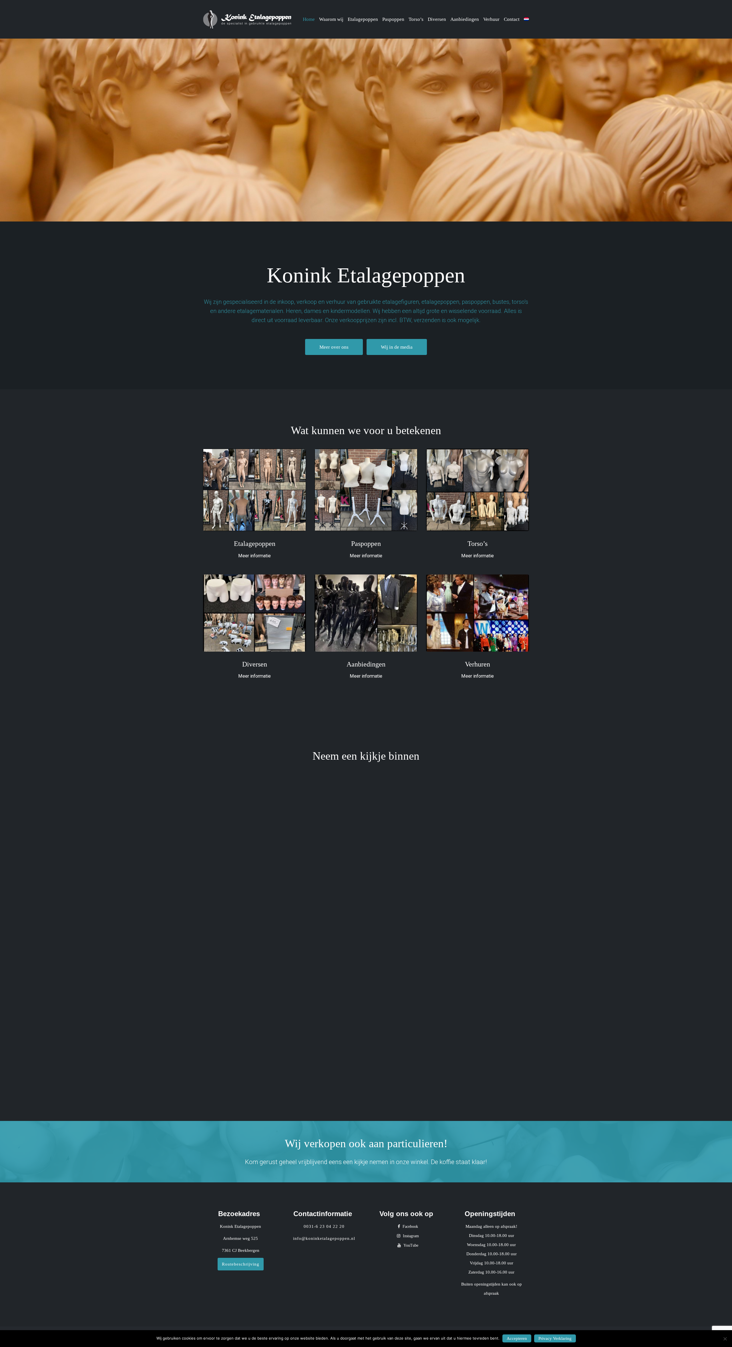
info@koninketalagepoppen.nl (324, 1238)
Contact (512, 19)
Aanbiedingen (464, 19)
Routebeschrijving (240, 1264)
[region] (366, 130)
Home (309, 19)
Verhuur (491, 19)
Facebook (409, 1226)
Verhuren (477, 664)
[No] (725, 1339)
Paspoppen (393, 19)
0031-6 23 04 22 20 (324, 1226)
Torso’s (416, 19)
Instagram (410, 1236)
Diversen (437, 19)
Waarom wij (331, 19)
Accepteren (517, 1338)
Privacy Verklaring (555, 1338)
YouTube (410, 1245)
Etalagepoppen (363, 19)
